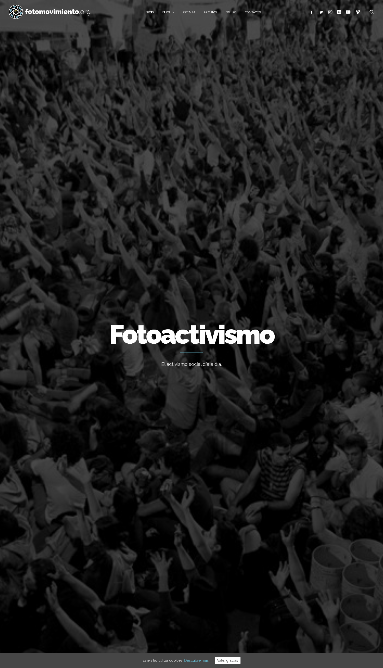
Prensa (189, 12)
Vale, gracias (227, 660)
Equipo (231, 12)
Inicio (149, 12)
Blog (166, 12)
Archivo (210, 12)
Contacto (253, 12)
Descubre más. (196, 660)
